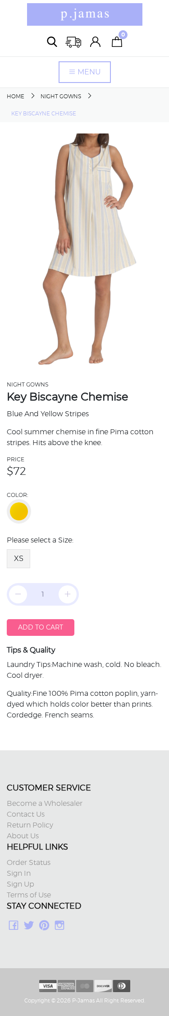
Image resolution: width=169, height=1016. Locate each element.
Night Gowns (61, 96)
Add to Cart (40, 627)
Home (15, 96)
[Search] (52, 42)
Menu (88, 72)
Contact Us (26, 814)
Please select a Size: (40, 540)
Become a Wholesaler (44, 803)
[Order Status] (74, 42)
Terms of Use (29, 895)
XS (18, 558)
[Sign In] (96, 42)
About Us (23, 836)
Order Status (28, 862)
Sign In (19, 873)
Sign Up (20, 884)
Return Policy (30, 825)
